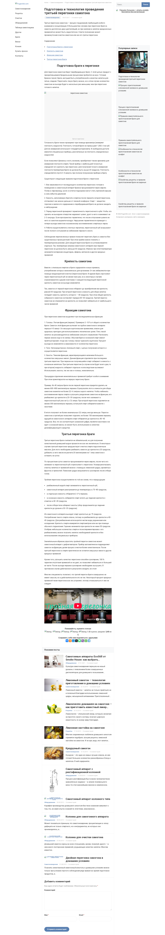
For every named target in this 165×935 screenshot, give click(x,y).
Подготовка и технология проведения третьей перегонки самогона (131, 79)
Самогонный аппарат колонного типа (88, 798)
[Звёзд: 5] (84, 631)
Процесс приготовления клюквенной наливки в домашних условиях (133, 109)
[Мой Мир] (73, 640)
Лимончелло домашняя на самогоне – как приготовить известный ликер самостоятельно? (89, 707)
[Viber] (82, 640)
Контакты (19, 56)
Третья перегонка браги (57, 59)
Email (81, 915)
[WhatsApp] (86, 640)
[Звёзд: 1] (49, 631)
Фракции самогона (55, 55)
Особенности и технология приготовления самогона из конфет (130, 173)
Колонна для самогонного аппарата (87, 816)
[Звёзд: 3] (66, 631)
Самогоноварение (22, 9)
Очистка (18, 18)
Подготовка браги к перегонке (60, 47)
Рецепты (19, 13)
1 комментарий (92, 775)
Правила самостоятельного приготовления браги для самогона (129, 143)
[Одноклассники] (70, 640)
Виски (17, 42)
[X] (76, 640)
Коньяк (18, 46)
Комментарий (49, 890)
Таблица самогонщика (24, 27)
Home (46, 2)
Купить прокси (21, 51)
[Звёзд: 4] (75, 631)
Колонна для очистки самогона (84, 837)
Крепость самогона (55, 51)
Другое (18, 32)
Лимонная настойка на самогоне (85, 727)
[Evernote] (79, 640)
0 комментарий (77, 17)
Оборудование (21, 23)
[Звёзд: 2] (57, 631)
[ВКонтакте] (67, 640)
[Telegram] (89, 640)
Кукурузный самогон (78, 748)
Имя (46, 915)
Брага (17, 37)
